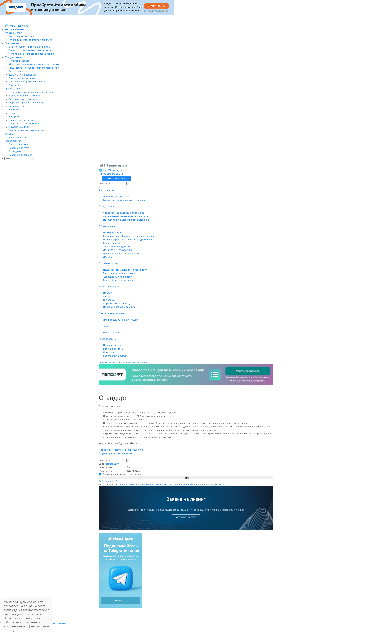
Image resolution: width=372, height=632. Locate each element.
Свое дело (15, 151)
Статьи (13, 113)
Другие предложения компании (117, 453)
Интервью (14, 116)
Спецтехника (11, 43)
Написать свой (17, 137)
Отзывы (8, 133)
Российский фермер (20, 154)
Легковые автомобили (22, 36)
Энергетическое (18, 71)
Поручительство (18, 144)
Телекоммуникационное (23, 74)
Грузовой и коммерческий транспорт (30, 39)
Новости (14, 109)
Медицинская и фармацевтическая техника (34, 64)
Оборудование (12, 57)
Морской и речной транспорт (26, 102)
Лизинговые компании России (26, 130)
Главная (103, 362)
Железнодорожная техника (24, 95)
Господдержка (12, 140)
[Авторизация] (100, 186)
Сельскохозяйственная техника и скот (31, 50)
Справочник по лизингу (22, 120)
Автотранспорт (13, 32)
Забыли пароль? (108, 481)
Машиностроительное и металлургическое (34, 67)
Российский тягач (19, 147)
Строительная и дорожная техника (29, 46)
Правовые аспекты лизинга (24, 123)
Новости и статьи (14, 106)
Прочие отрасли (13, 88)
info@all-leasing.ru (112, 173)
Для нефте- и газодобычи (23, 78)
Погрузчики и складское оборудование (31, 53)
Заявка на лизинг (14, 29)
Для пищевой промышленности (27, 81)
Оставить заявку (186, 517)
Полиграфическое (19, 60)
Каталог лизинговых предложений (128, 362)
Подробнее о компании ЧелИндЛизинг (121, 449)
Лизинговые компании (17, 126)
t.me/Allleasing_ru (18, 25)
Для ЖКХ (14, 85)
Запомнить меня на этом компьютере (124, 474)
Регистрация (111, 463)
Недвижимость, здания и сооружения (31, 92)
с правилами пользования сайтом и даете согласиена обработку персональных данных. (170, 484)
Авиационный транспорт (23, 99)
